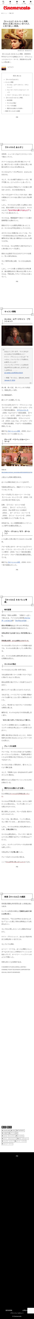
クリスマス (21, 1136)
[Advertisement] (17, 130)
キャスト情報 (9, 82)
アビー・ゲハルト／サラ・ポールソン (18, 95)
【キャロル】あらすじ (12, 79)
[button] (30, 656)
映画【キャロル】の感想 (12, 111)
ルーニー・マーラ (8, 1144)
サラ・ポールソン (23, 1138)
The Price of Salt (20, 620)
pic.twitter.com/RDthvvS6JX (13, 373)
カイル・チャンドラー (9, 1136)
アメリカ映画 (14, 1133)
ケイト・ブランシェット (9, 1138)
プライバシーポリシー (17, 1313)
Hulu (14, 1130)
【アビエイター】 (23, 410)
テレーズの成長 (11, 105)
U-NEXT (5, 1133)
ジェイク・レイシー (8, 1141)
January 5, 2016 (9, 380)
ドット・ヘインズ (21, 1141)
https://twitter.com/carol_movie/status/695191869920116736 (17, 472)
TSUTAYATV (21, 1130)
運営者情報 (9, 1310)
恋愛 (5, 1127)
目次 (14, 76)
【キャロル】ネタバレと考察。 (14, 97)
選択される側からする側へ (15, 108)
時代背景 (9, 100)
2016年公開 (6, 1130)
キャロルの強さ (11, 103)
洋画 (10, 1127)
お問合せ (25, 1310)
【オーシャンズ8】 (14, 431)
